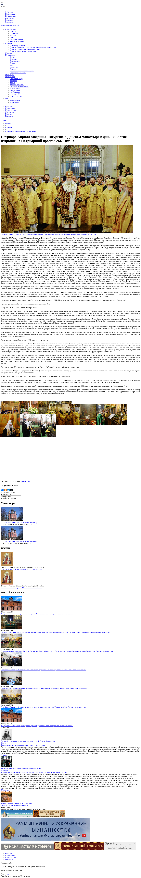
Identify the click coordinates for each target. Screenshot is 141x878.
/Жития (3, 743)
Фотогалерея (14, 102)
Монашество (10, 77)
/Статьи (4, 755)
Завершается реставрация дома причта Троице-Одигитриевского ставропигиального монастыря (37, 614)
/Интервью (5, 770)
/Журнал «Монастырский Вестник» (14, 805)
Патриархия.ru (26, 481)
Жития (12, 83)
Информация (10, 14)
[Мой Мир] (8, 490)
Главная (8, 123)
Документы (9, 18)
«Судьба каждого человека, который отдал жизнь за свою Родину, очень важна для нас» (34, 772)
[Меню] (2, 4)
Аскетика (13, 81)
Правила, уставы (16, 96)
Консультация (15, 91)
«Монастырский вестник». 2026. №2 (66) (16, 803)
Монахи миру (15, 92)
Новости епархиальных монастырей (23, 51)
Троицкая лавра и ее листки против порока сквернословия (23, 745)
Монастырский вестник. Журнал (22, 71)
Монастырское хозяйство (19, 87)
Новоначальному (16, 79)
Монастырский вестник (10, 26)
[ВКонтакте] (2, 490)
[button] (138, 439)
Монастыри (9, 75)
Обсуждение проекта (18, 73)
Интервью (13, 59)
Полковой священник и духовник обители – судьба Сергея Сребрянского (28, 741)
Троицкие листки (16, 39)
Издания (13, 69)
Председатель (10, 16)
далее (9, 874)
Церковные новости (17, 45)
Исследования (15, 89)
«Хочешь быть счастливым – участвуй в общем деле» (21, 768)
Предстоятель (10, 29)
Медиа (7, 98)
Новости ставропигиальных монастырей (25, 49)
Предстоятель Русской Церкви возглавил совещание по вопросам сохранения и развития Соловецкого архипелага (44, 688)
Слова (12, 37)
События (13, 31)
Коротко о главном (17, 41)
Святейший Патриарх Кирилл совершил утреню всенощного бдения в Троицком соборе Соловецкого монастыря (43, 707)
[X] (11, 490)
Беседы (12, 63)
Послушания (14, 94)
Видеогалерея (15, 100)
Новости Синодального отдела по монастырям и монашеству (33, 47)
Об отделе (9, 12)
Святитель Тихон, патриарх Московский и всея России (21, 569)
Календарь (9, 20)
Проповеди (14, 33)
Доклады (13, 35)
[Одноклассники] (5, 490)
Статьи (12, 57)
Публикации (10, 55)
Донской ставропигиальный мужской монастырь (19, 522)
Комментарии (15, 61)
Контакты (9, 22)
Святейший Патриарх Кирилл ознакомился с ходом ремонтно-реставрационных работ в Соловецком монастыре (43, 670)
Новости (8, 43)
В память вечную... (17, 85)
